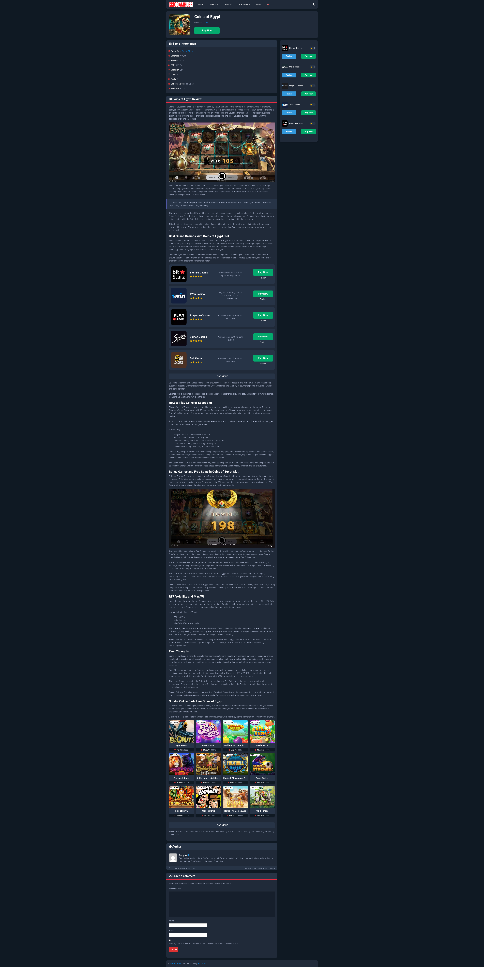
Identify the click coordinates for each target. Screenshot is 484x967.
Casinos (212, 4)
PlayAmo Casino (200, 315)
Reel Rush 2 (262, 745)
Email (172, 930)
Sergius (183, 855)
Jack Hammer (208, 811)
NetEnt (205, 22)
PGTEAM (202, 963)
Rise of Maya (181, 811)
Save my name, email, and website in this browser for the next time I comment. (203, 943)
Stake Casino (294, 67)
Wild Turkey (262, 811)
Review (263, 278)
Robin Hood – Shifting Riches (210, 778)
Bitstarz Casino (199, 272)
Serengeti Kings (181, 778)
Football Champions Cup (235, 778)
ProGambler (175, 963)
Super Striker (262, 778)
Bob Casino (196, 358)
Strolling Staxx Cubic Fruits (236, 745)
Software (243, 4)
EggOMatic (181, 745)
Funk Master (208, 745)
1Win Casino (197, 294)
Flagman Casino (296, 86)
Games (228, 4)
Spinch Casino (198, 336)
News (258, 4)
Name (172, 921)
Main (200, 4)
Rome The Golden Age (235, 811)
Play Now (207, 30)
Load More (222, 376)
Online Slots (187, 51)
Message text (175, 889)
